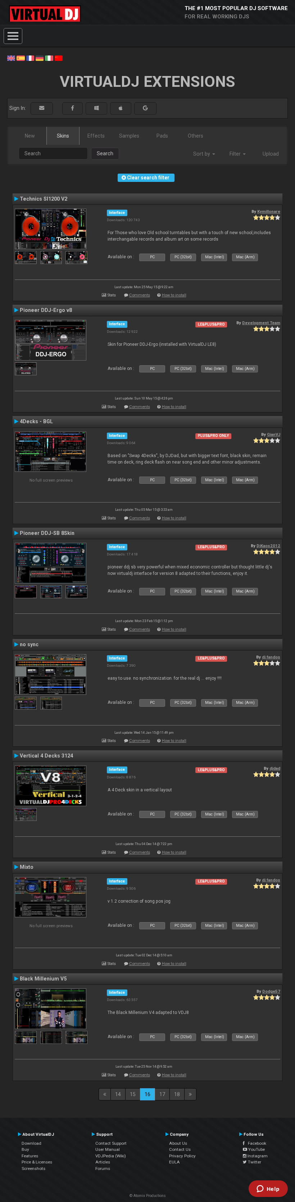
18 (177, 1094)
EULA (174, 1162)
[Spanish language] (20, 58)
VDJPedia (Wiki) (110, 1155)
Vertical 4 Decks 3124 (46, 756)
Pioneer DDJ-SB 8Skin (47, 533)
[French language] (30, 58)
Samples (129, 136)
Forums (102, 1168)
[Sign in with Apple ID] (120, 108)
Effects (96, 136)
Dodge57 (271, 991)
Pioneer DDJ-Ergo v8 (46, 310)
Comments (139, 295)
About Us (178, 1143)
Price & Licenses (37, 1162)
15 (133, 1094)
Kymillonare (268, 211)
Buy (25, 1149)
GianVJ (273, 434)
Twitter (254, 1162)
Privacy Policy (182, 1155)
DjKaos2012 (268, 545)
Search (105, 153)
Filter (236, 154)
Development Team (261, 322)
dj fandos (271, 657)
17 (162, 1094)
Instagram (257, 1155)
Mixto (26, 867)
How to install (174, 295)
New (30, 136)
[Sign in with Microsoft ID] (96, 108)
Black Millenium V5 (43, 979)
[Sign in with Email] (42, 108)
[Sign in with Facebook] (72, 108)
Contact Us (180, 1149)
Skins (63, 136)
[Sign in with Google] (145, 108)
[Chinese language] (59, 58)
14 (118, 1094)
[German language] (40, 58)
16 (147, 1094)
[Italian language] (49, 58)
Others (195, 136)
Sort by (202, 154)
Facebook (255, 1143)
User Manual (107, 1149)
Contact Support (111, 1143)
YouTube (256, 1149)
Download (31, 1143)
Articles (102, 1162)
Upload (271, 154)
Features (30, 1155)
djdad (274, 768)
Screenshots (33, 1168)
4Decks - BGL (36, 421)
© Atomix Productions (148, 1195)
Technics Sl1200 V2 (43, 199)
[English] (11, 58)
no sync (29, 644)
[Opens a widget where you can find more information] (268, 1189)
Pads (162, 136)
